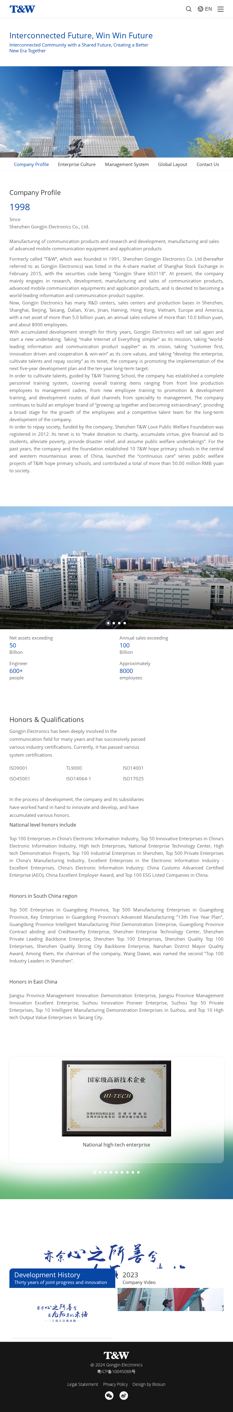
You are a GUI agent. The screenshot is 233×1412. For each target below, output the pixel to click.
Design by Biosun (149, 1384)
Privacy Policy (115, 1384)
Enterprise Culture (77, 164)
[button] (108, 623)
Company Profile (31, 164)
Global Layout (172, 164)
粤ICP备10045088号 (116, 1371)
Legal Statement (82, 1384)
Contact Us (208, 164)
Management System (127, 164)
